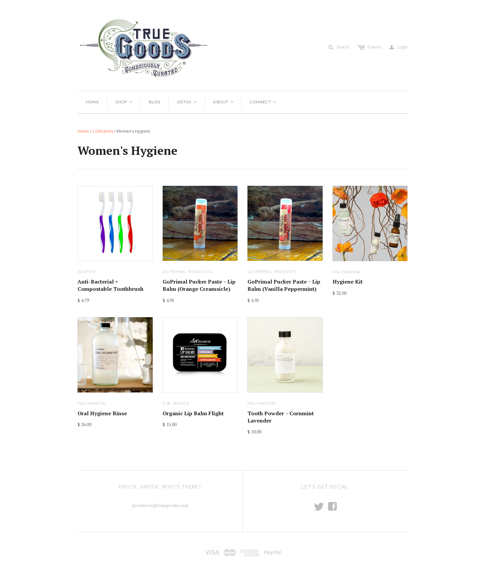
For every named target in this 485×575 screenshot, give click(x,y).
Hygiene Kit (348, 281)
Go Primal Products (187, 271)
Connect (263, 102)
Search (343, 47)
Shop (124, 102)
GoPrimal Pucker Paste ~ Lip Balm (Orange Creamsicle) (199, 285)
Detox (187, 102)
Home (92, 102)
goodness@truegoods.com (160, 505)
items (374, 47)
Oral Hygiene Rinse (102, 413)
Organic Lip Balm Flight (193, 413)
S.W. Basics (176, 403)
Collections (102, 131)
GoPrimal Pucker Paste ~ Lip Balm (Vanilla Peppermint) (283, 285)
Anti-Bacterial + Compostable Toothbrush (111, 285)
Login (398, 47)
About (223, 102)
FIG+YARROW (347, 272)
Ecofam (87, 271)
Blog (155, 102)
